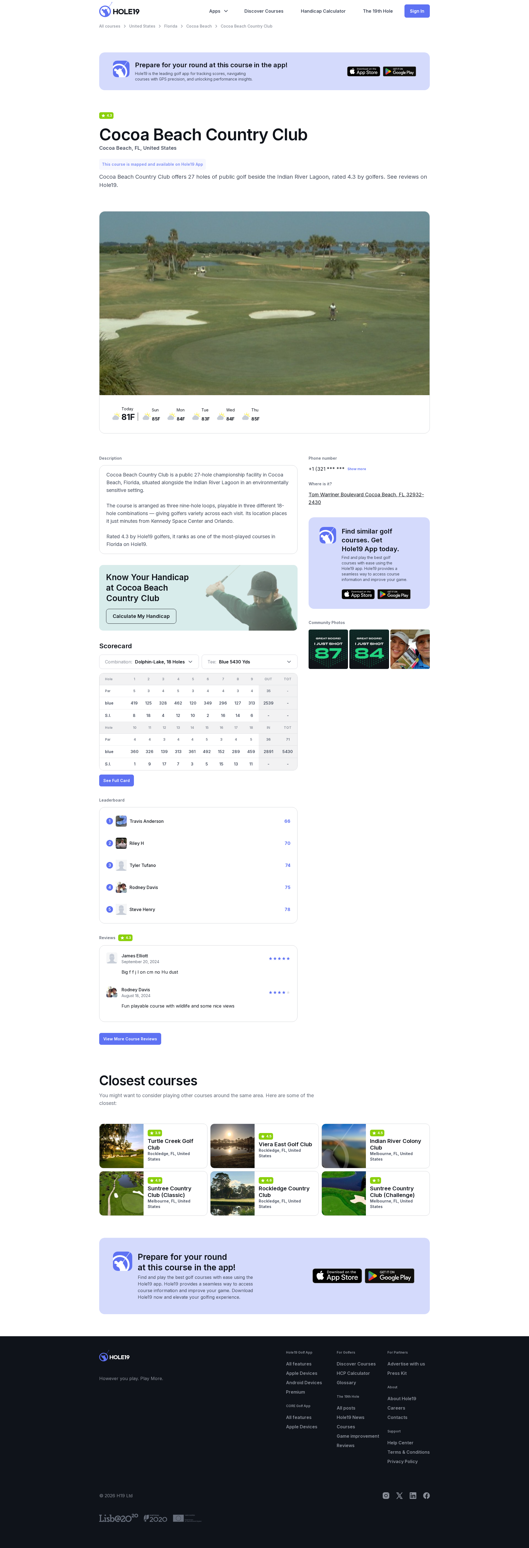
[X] (399, 1495)
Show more (356, 469)
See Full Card (116, 780)
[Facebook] (426, 1495)
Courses (346, 1426)
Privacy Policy (402, 1461)
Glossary (346, 1382)
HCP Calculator (353, 1373)
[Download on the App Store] (363, 71)
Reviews (346, 1445)
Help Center (400, 1442)
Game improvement (358, 1436)
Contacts (397, 1417)
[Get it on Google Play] (399, 71)
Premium (295, 1392)
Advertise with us (406, 1364)
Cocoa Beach (199, 26)
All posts (346, 1408)
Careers (396, 1408)
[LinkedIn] (413, 1495)
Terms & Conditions (408, 1452)
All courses (109, 26)
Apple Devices (301, 1373)
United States (142, 26)
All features (299, 1364)
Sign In (417, 11)
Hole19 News (351, 1417)
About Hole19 (401, 1398)
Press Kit (397, 1373)
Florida (170, 26)
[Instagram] (386, 1495)
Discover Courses (356, 1364)
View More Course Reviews (130, 1039)
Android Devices (304, 1382)
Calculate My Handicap (141, 616)
